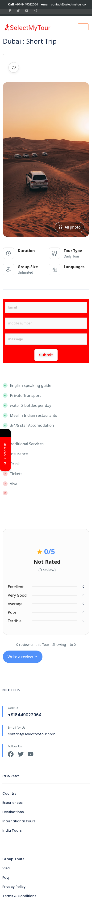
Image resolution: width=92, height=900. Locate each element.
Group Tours (13, 859)
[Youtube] (30, 754)
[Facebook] (11, 754)
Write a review (21, 656)
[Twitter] (21, 754)
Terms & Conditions (19, 896)
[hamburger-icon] (83, 26)
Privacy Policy (13, 886)
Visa (6, 868)
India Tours (12, 830)
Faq (5, 877)
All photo (73, 227)
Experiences (12, 802)
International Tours (19, 821)
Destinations (13, 812)
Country (9, 793)
